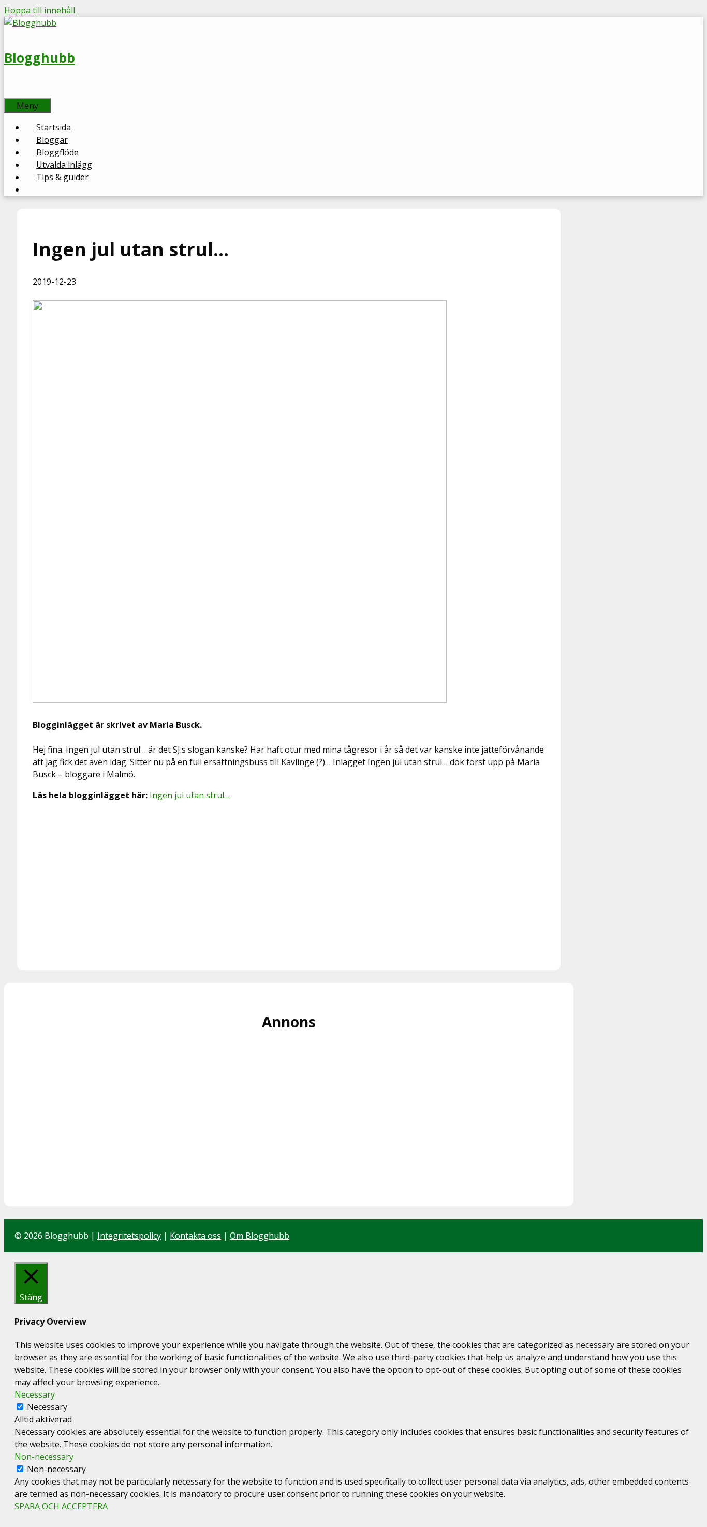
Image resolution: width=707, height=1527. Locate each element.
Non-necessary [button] (43, 1456)
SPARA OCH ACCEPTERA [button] (61, 1506)
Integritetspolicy (129, 1235)
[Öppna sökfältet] (15, 92)
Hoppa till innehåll (39, 10)
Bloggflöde (57, 152)
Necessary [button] (34, 1394)
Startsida (53, 127)
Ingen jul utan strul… (190, 795)
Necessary (47, 1407)
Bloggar (52, 139)
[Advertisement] (289, 882)
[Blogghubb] (30, 22)
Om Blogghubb (259, 1235)
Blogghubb (39, 57)
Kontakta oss (195, 1235)
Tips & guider (62, 177)
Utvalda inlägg (64, 164)
